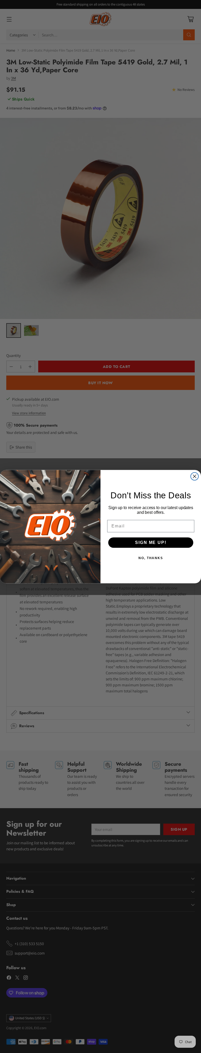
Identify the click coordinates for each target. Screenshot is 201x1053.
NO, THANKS (150, 558)
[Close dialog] (195, 476)
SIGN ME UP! (150, 542)
